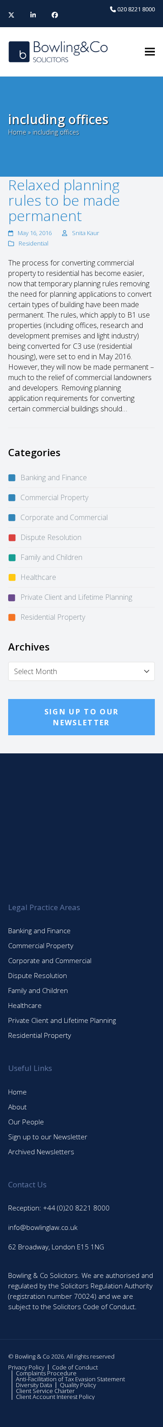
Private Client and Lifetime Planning (76, 597)
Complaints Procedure (46, 1373)
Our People (26, 1121)
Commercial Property (54, 497)
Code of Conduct (75, 1367)
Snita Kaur (85, 233)
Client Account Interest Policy (55, 1397)
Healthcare (38, 577)
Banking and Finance (53, 477)
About (17, 1106)
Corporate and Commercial (64, 517)
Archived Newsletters (41, 1151)
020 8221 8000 (135, 9)
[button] (150, 52)
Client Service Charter (45, 1391)
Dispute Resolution (51, 537)
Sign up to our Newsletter (47, 1136)
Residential (33, 243)
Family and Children (51, 557)
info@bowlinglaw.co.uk (42, 1227)
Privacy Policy (26, 1367)
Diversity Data (34, 1385)
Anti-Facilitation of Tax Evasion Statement (70, 1379)
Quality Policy (78, 1385)
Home (17, 132)
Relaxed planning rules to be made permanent (64, 200)
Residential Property (52, 617)
